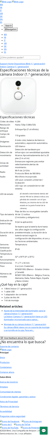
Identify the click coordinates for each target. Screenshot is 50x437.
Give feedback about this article (18, 338)
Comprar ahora (7, 372)
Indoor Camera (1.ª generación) (14, 66)
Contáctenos (6, 367)
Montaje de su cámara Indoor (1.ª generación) (26, 327)
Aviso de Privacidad (9, 401)
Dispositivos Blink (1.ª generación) (29, 63)
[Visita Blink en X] (6, 424)
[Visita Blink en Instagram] (32, 421)
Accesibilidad (6, 411)
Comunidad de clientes (10, 391)
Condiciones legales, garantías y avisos (18, 396)
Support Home (7, 63)
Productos (5, 362)
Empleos (4, 387)
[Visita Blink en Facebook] (10, 421)
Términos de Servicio (9, 406)
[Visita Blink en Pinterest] (30, 427)
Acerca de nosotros (9, 382)
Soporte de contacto (9, 346)
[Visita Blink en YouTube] (9, 427)
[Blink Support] (12, 1)
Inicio (2, 357)
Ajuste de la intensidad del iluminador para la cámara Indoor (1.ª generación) (25, 315)
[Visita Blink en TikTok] (22, 424)
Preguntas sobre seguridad (12, 416)
